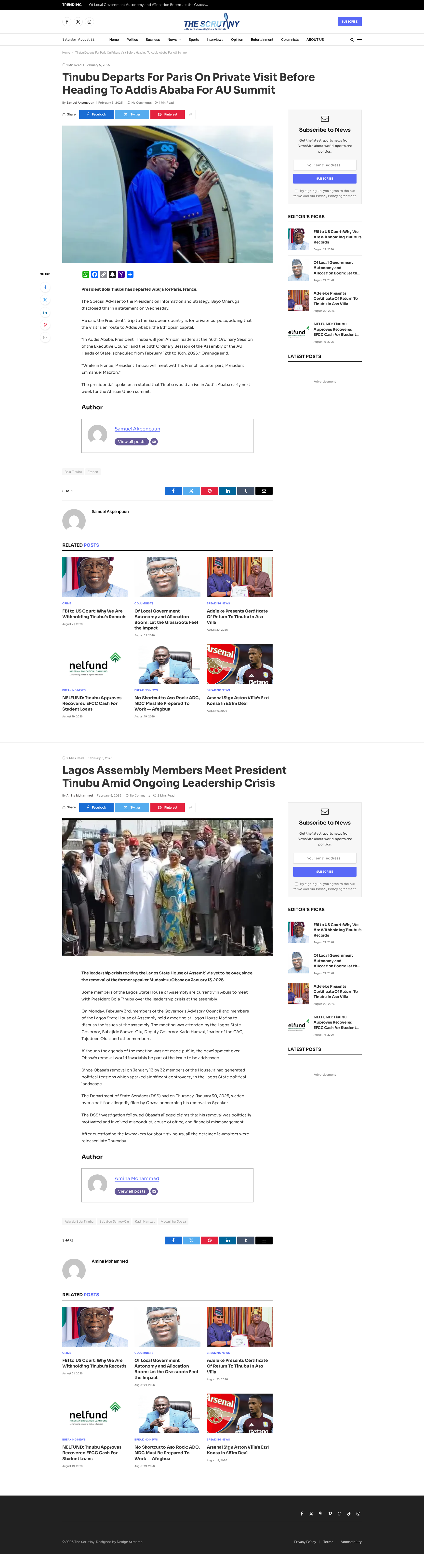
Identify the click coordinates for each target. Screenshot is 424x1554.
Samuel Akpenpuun (80, 102)
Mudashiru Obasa (173, 1221)
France (93, 472)
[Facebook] (45, 287)
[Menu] (359, 39)
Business (153, 39)
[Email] (45, 337)
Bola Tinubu (73, 472)
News (172, 39)
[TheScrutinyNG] (212, 21)
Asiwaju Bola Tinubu (79, 1221)
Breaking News (218, 603)
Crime (66, 603)
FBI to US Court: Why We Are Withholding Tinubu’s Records (94, 614)
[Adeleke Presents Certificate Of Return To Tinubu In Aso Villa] (240, 577)
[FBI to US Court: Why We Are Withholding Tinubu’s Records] (95, 577)
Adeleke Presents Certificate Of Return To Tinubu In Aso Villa (237, 617)
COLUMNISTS (144, 603)
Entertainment (262, 39)
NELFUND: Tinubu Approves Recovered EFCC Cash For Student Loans (91, 703)
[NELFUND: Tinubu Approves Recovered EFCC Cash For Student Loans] (95, 664)
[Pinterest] (45, 325)
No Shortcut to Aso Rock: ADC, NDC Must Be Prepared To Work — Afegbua (167, 703)
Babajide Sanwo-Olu (114, 1221)
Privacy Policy (327, 196)
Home (114, 39)
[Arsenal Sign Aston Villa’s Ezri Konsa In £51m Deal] (240, 664)
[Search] (352, 39)
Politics (132, 39)
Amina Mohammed (79, 795)
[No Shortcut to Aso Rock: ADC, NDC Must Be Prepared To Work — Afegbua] (167, 664)
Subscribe (350, 21)
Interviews (215, 39)
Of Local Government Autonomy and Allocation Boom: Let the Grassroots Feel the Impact (150, 5)
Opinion (237, 39)
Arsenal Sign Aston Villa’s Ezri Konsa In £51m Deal (238, 700)
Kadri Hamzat (145, 1221)
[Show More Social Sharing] (191, 114)
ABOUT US (315, 39)
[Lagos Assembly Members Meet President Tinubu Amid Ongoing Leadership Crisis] (167, 887)
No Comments (142, 102)
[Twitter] (45, 300)
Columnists (290, 39)
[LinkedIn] (45, 312)
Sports (194, 39)
